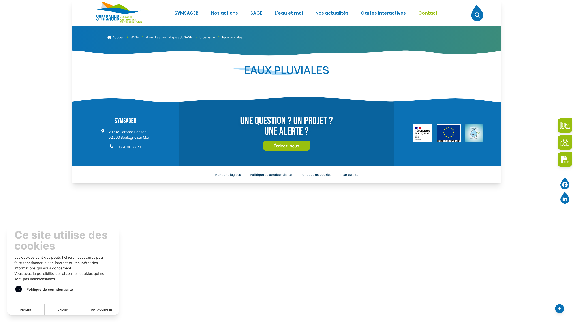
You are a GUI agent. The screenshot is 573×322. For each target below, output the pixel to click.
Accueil (118, 37)
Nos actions (224, 13)
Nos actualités (332, 13)
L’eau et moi (289, 13)
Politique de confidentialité (271, 174)
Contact (428, 13)
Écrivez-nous (286, 145)
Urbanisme (207, 37)
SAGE (256, 13)
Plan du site (349, 174)
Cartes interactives (383, 13)
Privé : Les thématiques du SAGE (169, 37)
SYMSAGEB (187, 13)
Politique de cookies (316, 174)
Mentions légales (228, 174)
